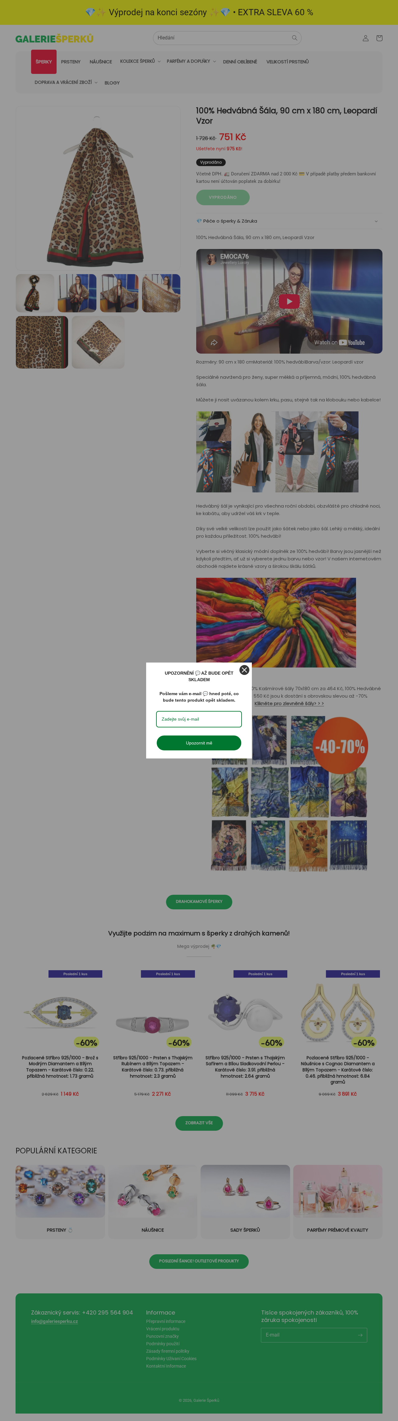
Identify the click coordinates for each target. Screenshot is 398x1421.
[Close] (244, 670)
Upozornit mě (199, 742)
